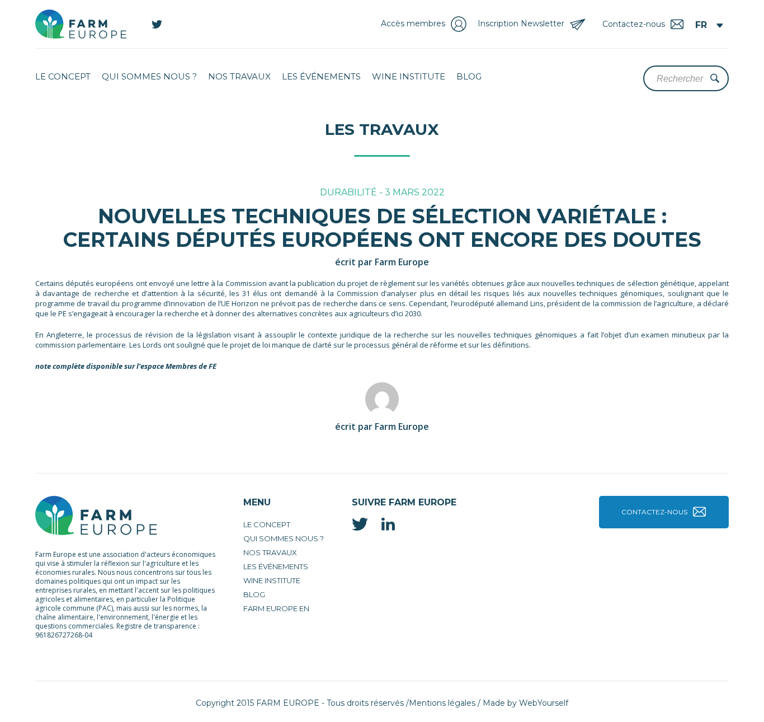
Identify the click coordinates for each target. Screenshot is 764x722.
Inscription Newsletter (521, 23)
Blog (469, 76)
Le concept (63, 76)
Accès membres (413, 23)
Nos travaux (239, 76)
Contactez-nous (654, 512)
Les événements (321, 76)
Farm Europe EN (276, 608)
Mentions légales (442, 703)
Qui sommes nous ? (149, 76)
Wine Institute (408, 76)
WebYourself (543, 703)
